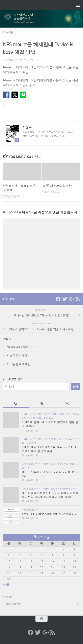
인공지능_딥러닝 (56, 413)
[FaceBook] (58, 299)
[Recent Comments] (67, 404)
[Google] (71, 299)
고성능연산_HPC (38, 413)
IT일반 (25, 413)
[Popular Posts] (41, 404)
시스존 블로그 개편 (18, 364)
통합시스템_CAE (45, 417)
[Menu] (78, 5)
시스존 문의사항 (17, 355)
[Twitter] (64, 299)
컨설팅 (31, 417)
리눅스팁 (8, 32)
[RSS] (77, 299)
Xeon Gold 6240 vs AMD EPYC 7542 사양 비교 (49, 514)
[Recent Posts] (16, 404)
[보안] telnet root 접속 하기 (58, 185)
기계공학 (52, 438)
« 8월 (6, 584)
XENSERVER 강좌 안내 (20, 346)
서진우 (9, 60)
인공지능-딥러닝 (67, 438)
